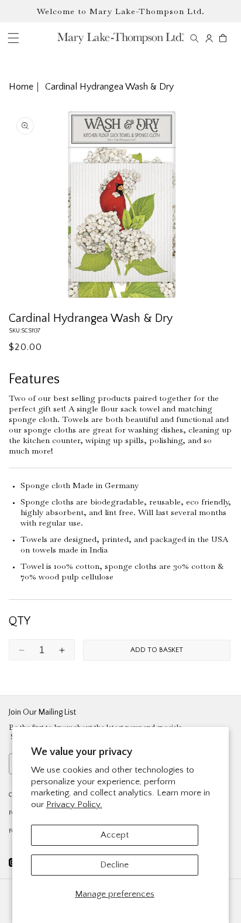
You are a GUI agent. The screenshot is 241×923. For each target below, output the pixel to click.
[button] (194, 38)
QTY (19, 621)
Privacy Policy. (74, 804)
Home (21, 86)
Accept (115, 835)
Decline (114, 865)
